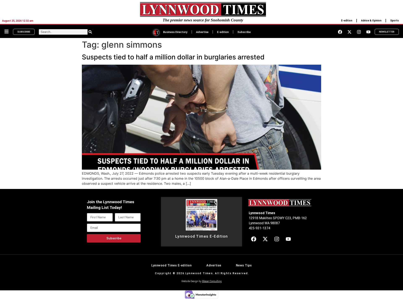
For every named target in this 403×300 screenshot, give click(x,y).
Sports (394, 20)
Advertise (202, 32)
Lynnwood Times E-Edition (201, 236)
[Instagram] (359, 32)
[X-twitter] (349, 32)
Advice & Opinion (371, 20)
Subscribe (244, 32)
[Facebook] (340, 32)
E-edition (346, 20)
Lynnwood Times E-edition (171, 265)
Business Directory (175, 32)
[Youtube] (368, 32)
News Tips (244, 265)
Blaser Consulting (212, 281)
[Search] (90, 32)
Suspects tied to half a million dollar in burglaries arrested (173, 57)
